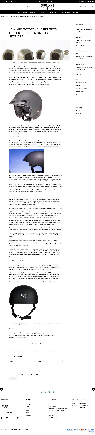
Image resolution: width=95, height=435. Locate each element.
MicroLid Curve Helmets (81, 88)
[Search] (27, 6)
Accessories (54, 12)
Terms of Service (53, 417)
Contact (75, 12)
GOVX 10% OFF (28, 415)
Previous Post (18, 351)
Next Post (52, 351)
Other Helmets (79, 85)
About (25, 12)
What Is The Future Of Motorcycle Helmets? (83, 41)
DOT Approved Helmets (81, 82)
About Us (78, 110)
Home (18, 12)
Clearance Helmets (80, 91)
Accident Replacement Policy (56, 404)
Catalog (27, 406)
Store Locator (65, 12)
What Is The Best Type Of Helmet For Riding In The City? (84, 63)
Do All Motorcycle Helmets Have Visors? (83, 52)
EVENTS (27, 413)
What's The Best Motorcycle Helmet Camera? (84, 47)
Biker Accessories (80, 94)
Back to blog (35, 351)
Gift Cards (78, 97)
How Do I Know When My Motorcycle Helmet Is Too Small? (84, 57)
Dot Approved (34, 12)
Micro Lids (44, 12)
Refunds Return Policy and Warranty (58, 408)
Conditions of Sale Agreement (56, 410)
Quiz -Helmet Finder (80, 101)
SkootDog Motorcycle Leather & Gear (34, 404)
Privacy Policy (52, 413)
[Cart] (92, 6)
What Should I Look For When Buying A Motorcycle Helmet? (84, 68)
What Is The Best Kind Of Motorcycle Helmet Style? (84, 30)
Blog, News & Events (10, 16)
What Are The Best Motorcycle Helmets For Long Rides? (85, 36)
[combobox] (15, 6)
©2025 (3, 429)
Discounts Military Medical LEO (83, 104)
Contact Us (78, 113)
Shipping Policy (52, 406)
